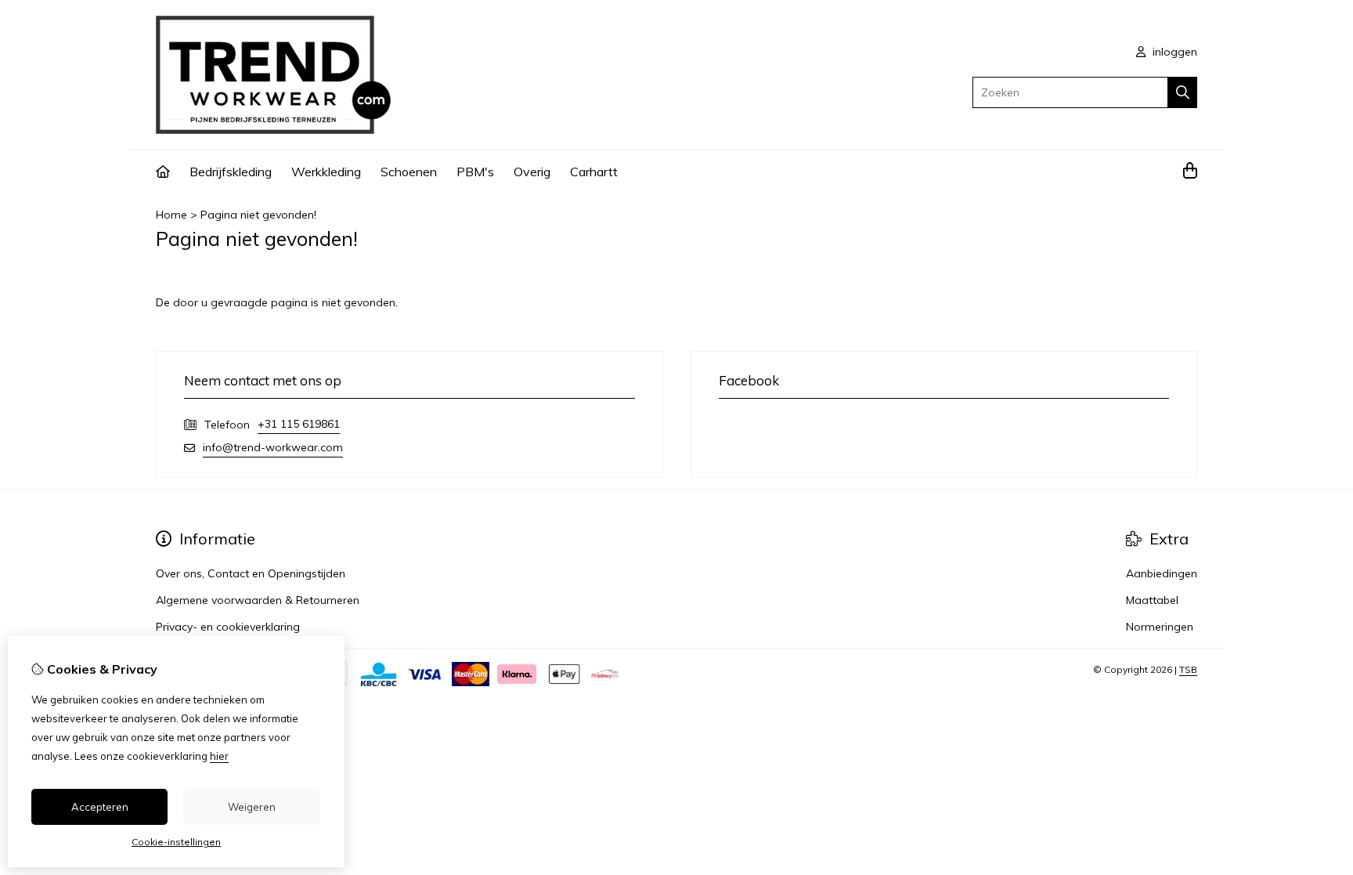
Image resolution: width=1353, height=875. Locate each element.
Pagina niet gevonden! (258, 215)
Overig (532, 171)
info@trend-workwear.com (273, 447)
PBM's (475, 171)
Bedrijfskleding (230, 171)
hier (219, 756)
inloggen (1173, 52)
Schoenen (409, 171)
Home (171, 215)
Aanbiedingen (1161, 573)
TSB (1188, 669)
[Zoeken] (1182, 92)
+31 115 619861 (299, 424)
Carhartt (594, 171)
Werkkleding (326, 171)
